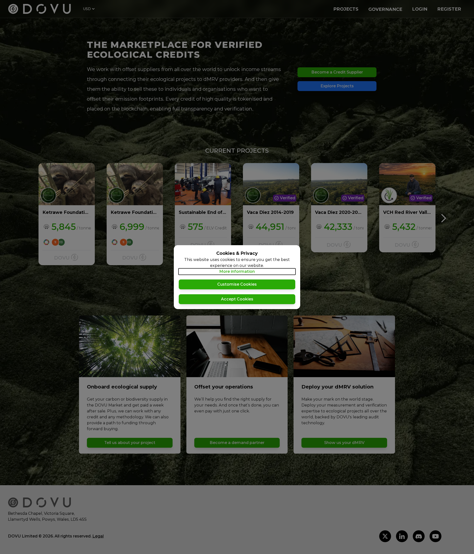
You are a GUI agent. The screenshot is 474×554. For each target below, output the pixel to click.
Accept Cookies (237, 299)
